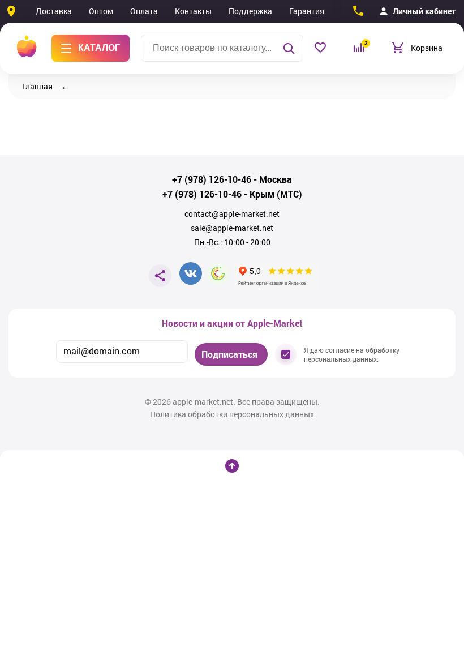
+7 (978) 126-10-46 (211, 179)
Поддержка (250, 11)
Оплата (144, 11)
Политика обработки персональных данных (232, 414)
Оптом (101, 11)
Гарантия (306, 11)
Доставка (54, 11)
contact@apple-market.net (232, 214)
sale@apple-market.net (232, 228)
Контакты (193, 11)
